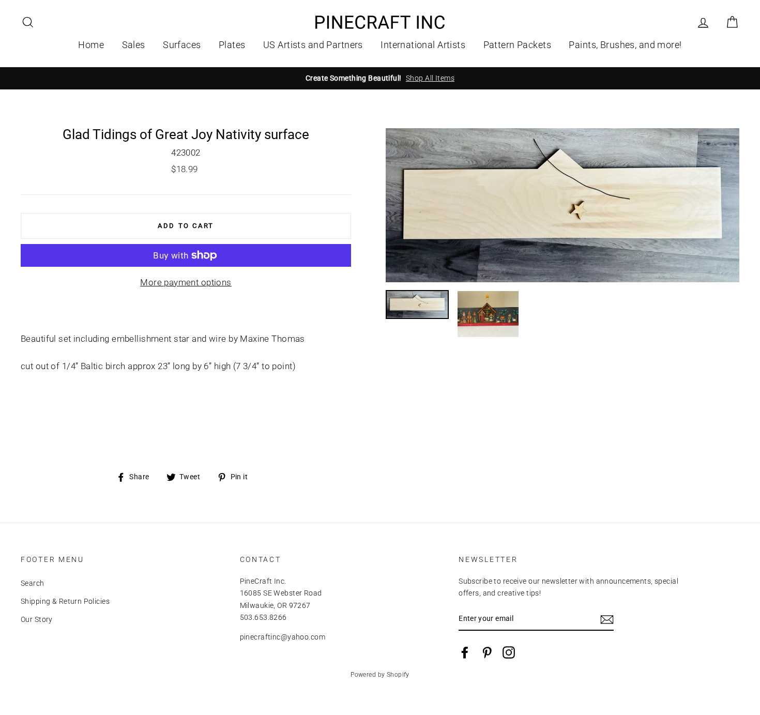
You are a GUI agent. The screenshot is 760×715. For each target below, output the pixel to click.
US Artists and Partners (313, 44)
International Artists (423, 44)
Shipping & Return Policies (65, 601)
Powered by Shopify (380, 674)
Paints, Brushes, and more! (625, 44)
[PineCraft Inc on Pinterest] (487, 652)
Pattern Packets (517, 44)
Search (32, 583)
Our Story (37, 619)
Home (91, 44)
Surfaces (182, 44)
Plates (232, 44)
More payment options (186, 282)
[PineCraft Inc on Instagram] (509, 652)
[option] (380, 78)
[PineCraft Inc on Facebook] (465, 652)
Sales (133, 44)
